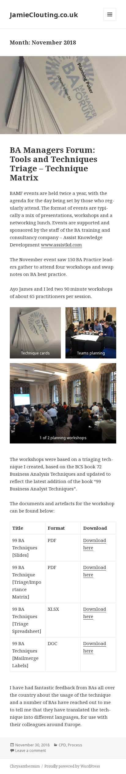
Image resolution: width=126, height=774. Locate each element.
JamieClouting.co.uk (44, 14)
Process (75, 745)
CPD (62, 745)
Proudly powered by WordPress (72, 766)
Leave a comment (30, 750)
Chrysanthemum (25, 766)
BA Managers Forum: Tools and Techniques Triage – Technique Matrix (53, 163)
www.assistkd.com (61, 245)
